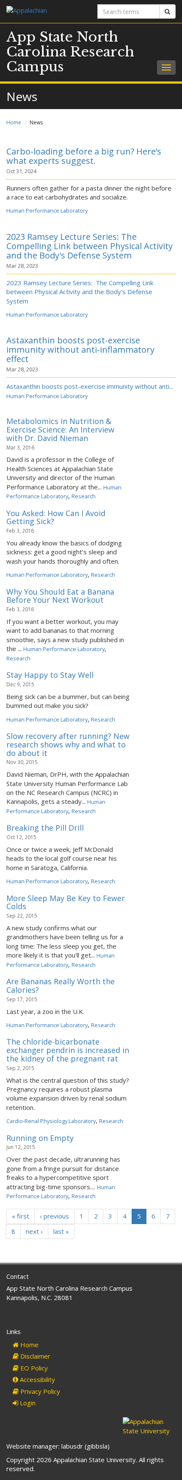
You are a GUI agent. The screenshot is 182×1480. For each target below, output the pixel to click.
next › (34, 1231)
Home (13, 122)
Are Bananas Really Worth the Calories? (60, 985)
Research (84, 496)
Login (27, 1403)
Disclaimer (34, 1356)
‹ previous (54, 1216)
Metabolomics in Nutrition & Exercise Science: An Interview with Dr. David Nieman (60, 429)
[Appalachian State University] (45, 11)
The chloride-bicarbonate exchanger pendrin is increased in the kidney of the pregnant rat (67, 1050)
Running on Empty (40, 1138)
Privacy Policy (39, 1391)
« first (20, 1216)
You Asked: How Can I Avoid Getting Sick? (55, 517)
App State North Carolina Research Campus (70, 51)
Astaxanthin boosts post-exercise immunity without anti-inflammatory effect (80, 349)
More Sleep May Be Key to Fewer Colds (65, 902)
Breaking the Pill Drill (45, 828)
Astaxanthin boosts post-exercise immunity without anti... (89, 386)
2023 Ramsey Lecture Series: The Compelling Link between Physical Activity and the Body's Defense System (89, 246)
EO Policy (33, 1368)
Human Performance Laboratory (47, 210)
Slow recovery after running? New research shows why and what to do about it (68, 744)
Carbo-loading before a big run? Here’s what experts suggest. (83, 156)
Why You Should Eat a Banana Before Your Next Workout (60, 596)
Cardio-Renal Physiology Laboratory (51, 1121)
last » (61, 1231)
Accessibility (36, 1379)
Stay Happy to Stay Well (50, 675)
